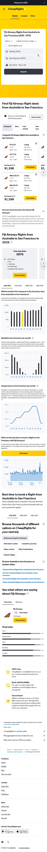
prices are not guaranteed (11, 724)
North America (18, 750)
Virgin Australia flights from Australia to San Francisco (23, 582)
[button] (44, 2)
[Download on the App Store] (22, 831)
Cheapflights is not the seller (15, 731)
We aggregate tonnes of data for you (18, 735)
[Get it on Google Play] (7, 831)
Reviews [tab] (19, 602)
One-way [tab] (37, 127)
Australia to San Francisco (15, 752)
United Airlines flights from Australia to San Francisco (23, 569)
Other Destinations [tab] (25, 549)
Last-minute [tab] (25, 127)
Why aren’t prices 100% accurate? (17, 740)
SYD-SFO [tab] (18, 286)
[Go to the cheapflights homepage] (17, 9)
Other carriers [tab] (9, 549)
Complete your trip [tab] (29, 544)
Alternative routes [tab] (11, 544)
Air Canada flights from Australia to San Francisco (22, 579)
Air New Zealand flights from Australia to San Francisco (20, 574)
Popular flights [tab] (9, 555)
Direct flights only (15, 46)
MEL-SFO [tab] (40, 286)
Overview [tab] (8, 602)
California (34, 750)
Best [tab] (17, 126)
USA (27, 750)
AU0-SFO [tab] (7, 286)
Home (9, 750)
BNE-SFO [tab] (29, 286)
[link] (20, 275)
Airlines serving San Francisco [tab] (15, 538)
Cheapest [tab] (7, 126)
